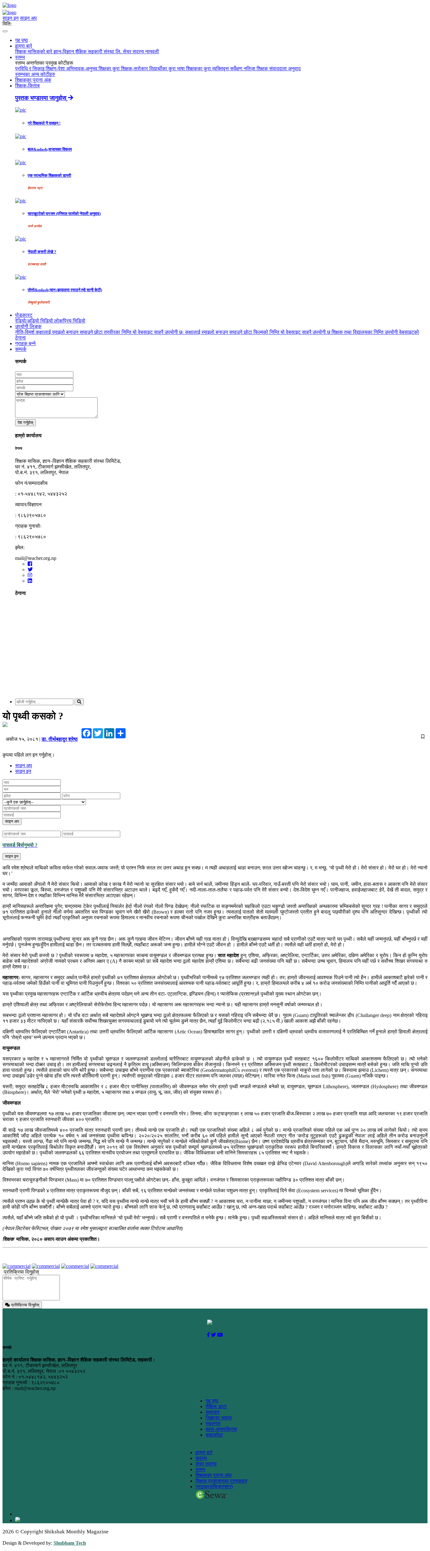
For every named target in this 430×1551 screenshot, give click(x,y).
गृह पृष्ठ (21, 40)
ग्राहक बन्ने (25, 343)
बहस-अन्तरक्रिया (221, 1429)
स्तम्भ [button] (20, 57)
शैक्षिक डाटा (216, 1406)
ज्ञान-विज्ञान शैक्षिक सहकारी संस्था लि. (88, 51)
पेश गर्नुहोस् (25, 422)
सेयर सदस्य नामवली (141, 51)
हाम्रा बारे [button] (23, 46)
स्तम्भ (200, 1469)
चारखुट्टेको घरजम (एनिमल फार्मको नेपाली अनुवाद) (64, 213)
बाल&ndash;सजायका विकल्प (50, 149)
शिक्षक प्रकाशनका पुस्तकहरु (221, 1481)
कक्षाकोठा (214, 1435)
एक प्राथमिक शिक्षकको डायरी (49, 175)
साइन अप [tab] (23, 765)
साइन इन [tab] (23, 771)
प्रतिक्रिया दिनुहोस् (21, 1272)
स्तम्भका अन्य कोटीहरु (35, 74)
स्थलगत (213, 1423)
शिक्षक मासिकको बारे (34, 51)
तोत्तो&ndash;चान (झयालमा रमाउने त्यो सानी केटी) (65, 290)
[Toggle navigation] (5, 31)
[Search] (79, 702)
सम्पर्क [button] (20, 349)
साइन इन (11, 18)
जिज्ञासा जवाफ (219, 1417)
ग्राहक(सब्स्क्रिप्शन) (214, 1486)
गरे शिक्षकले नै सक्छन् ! (44, 123)
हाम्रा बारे (203, 1452)
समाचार (212, 1412)
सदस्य (201, 1458)
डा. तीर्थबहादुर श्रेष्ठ (60, 739)
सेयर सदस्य (206, 1464)
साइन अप (28, 18)
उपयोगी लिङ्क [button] (28, 326)
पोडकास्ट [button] (23, 315)
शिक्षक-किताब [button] (27, 85)
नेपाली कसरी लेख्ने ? (42, 251)
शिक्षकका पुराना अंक (33, 80)
